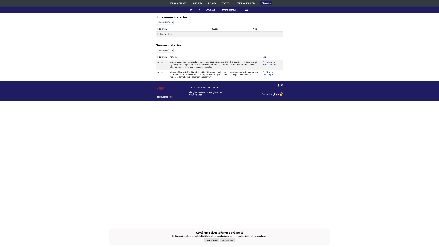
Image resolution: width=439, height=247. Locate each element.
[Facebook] (277, 85)
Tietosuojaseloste (164, 97)
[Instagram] (281, 85)
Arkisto (267, 3)
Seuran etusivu (178, 3)
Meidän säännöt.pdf (268, 73)
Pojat (212, 3)
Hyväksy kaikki (212, 240)
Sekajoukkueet (246, 3)
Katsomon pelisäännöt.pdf (270, 63)
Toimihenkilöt (230, 10)
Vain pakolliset (227, 240)
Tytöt (226, 3)
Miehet (197, 3)
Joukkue (210, 10)
